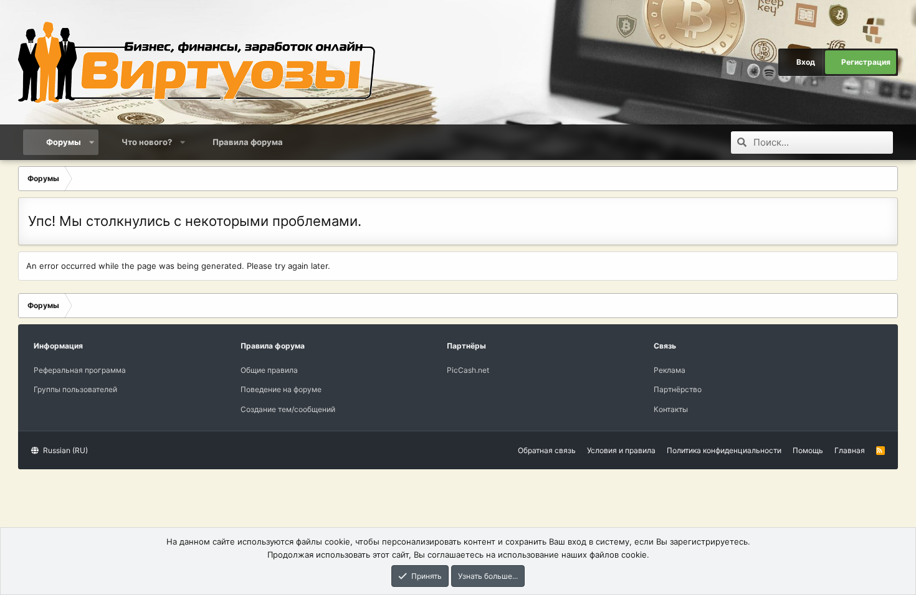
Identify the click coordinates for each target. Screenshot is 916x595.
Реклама (669, 370)
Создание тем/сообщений (288, 409)
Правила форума (247, 142)
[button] (91, 141)
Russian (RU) (64, 450)
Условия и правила (621, 450)
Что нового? (147, 142)
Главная (849, 450)
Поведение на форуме (281, 389)
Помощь (808, 450)
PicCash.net (468, 370)
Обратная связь (547, 450)
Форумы (63, 142)
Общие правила (269, 370)
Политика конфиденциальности (724, 450)
